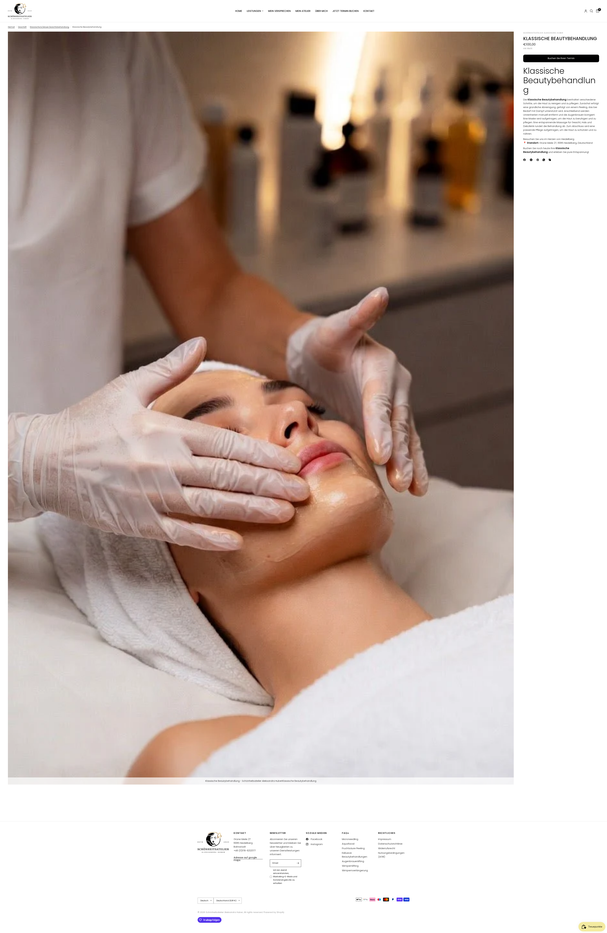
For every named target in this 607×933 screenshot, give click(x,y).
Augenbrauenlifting (353, 861)
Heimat (11, 27)
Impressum (384, 839)
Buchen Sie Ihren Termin (561, 58)
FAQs (345, 833)
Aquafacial (348, 843)
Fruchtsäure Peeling (353, 848)
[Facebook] (525, 160)
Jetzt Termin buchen (345, 11)
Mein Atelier (302, 11)
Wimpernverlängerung (355, 870)
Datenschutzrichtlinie (390, 843)
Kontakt (368, 11)
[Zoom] (507, 38)
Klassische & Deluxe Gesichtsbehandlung (49, 27)
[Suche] (591, 11)
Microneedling (350, 839)
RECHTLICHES (386, 833)
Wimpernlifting (350, 865)
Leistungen (254, 11)
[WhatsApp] (544, 160)
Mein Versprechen (279, 11)
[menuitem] (238, 11)
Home (238, 11)
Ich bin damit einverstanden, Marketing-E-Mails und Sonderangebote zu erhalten (285, 877)
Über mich (321, 11)
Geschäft (22, 27)
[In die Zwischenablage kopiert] (550, 160)
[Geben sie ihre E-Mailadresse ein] (298, 863)
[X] (532, 160)
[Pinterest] (538, 160)
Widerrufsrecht (386, 848)
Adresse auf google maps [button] (245, 857)
